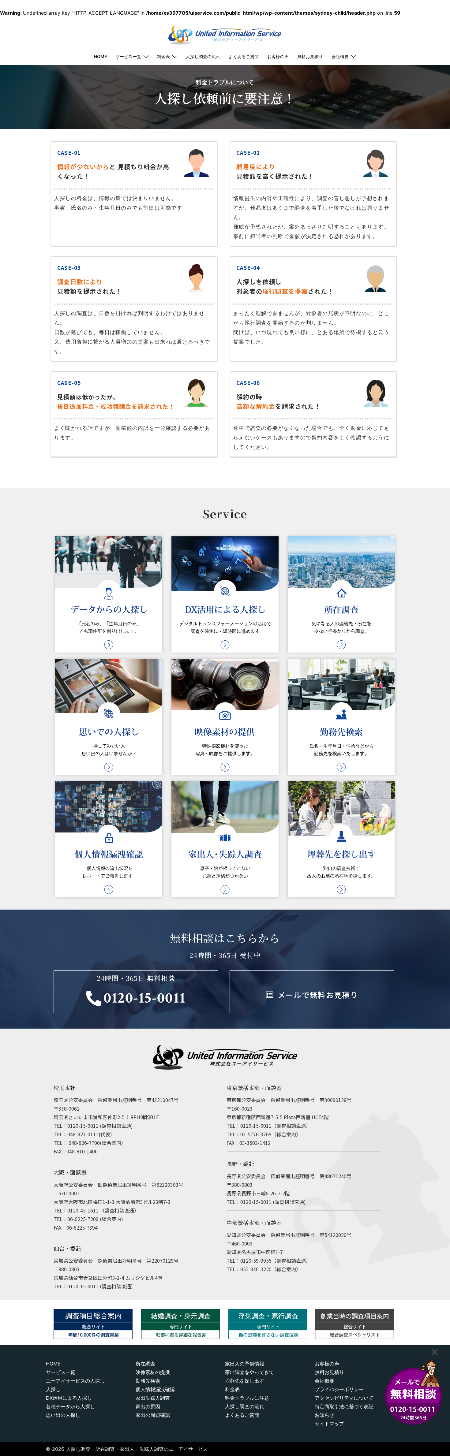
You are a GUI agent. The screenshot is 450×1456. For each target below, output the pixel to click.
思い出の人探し (63, 1415)
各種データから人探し (70, 1406)
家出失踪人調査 (153, 1398)
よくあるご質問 (244, 56)
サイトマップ (329, 1424)
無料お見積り (310, 56)
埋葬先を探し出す (244, 1381)
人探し (53, 1389)
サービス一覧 (128, 56)
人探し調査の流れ (203, 56)
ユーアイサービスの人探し (75, 1381)
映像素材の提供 (153, 1372)
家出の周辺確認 (153, 1415)
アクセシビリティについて (344, 1398)
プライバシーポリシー (339, 1389)
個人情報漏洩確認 (155, 1389)
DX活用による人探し (69, 1398)
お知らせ (324, 1415)
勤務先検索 (148, 1381)
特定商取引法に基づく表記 (344, 1406)
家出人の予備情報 (244, 1364)
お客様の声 (278, 56)
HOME (100, 56)
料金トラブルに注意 (247, 1398)
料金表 (163, 56)
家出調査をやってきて (249, 1372)
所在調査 (145, 1364)
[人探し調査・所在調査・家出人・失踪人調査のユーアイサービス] (225, 32)
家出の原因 (148, 1406)
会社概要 (340, 56)
